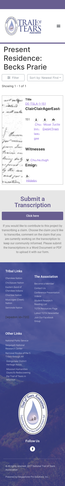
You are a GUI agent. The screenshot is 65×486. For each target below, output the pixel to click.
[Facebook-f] (32, 448)
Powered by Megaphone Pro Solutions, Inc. (27, 476)
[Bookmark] (6, 181)
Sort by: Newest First (44, 77)
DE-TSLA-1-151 (35, 103)
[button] (58, 26)
